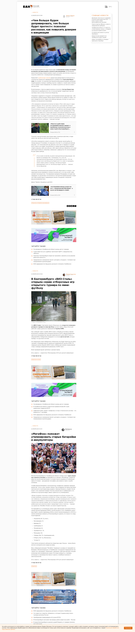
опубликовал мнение (44, 77)
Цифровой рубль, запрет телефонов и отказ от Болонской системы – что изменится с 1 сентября (54, 411)
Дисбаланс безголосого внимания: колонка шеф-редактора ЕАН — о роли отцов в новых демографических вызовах (101, 20)
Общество (34, 202)
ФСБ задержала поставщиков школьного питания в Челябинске (52, 264)
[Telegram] (71, 206)
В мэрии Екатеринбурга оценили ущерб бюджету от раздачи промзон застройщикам (54, 623)
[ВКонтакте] (67, 206)
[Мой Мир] (73, 206)
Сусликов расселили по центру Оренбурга (100, 33)
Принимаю (128, 628)
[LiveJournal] (75, 206)
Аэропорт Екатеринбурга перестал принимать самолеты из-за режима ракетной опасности (54, 256)
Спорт (39, 359)
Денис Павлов (70, 15)
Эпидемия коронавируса (43, 202)
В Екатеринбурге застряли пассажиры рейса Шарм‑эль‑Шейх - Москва (54, 619)
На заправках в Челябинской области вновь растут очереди (51, 249)
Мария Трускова (71, 274)
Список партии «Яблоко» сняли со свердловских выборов (101, 25)
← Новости (34, 12)
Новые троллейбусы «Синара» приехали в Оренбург (100, 40)
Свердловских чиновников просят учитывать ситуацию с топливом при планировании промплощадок (54, 260)
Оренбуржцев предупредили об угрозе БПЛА (47, 617)
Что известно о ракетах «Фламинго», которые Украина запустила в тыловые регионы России (53, 614)
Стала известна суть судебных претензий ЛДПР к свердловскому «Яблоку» (52, 252)
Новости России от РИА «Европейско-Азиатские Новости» (28, 6)
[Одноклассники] (69, 206)
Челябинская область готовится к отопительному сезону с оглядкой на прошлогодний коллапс (101, 29)
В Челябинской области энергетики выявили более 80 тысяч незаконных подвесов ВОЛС (51, 407)
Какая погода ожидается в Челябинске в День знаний (99, 37)
